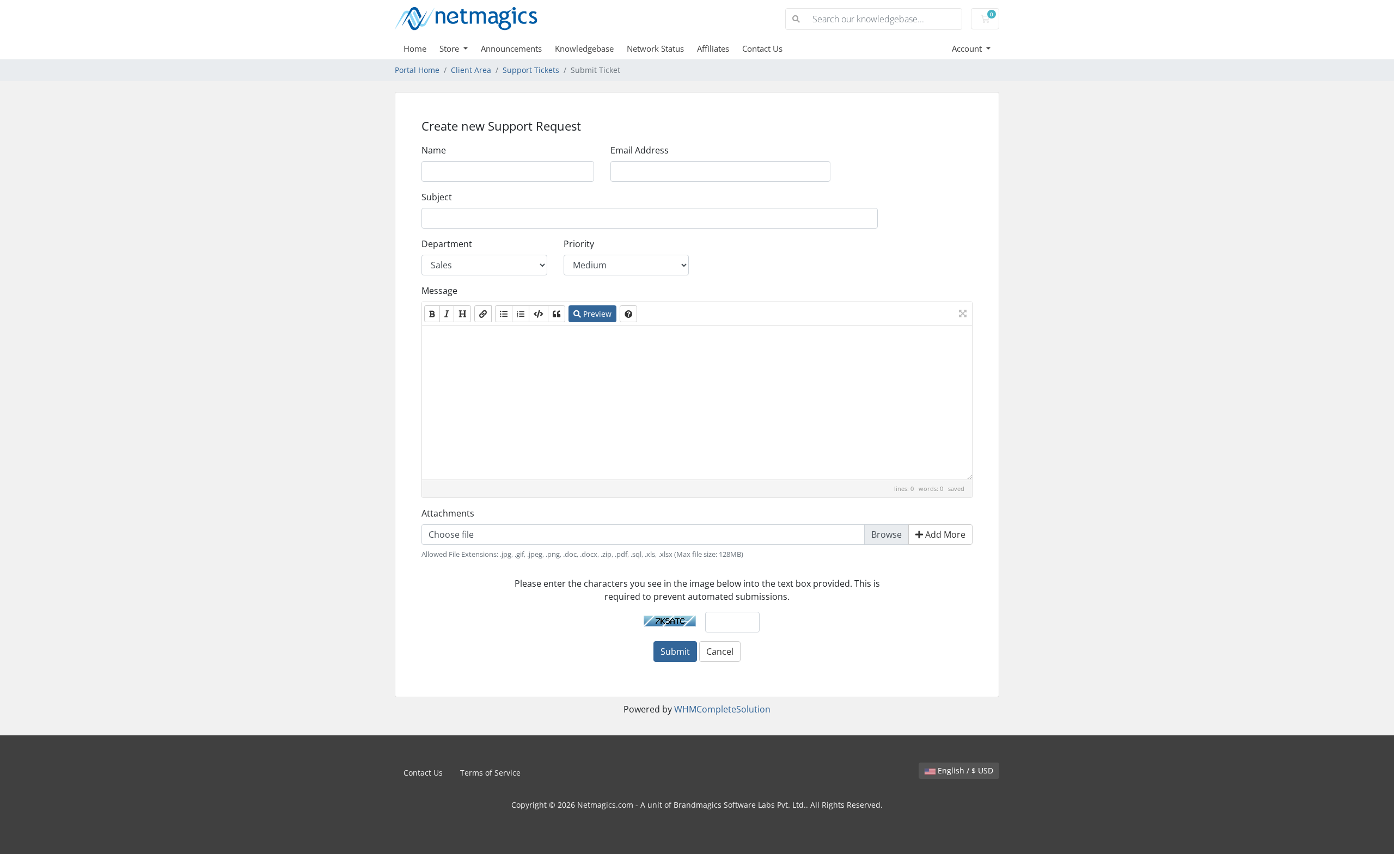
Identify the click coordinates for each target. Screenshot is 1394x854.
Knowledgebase (584, 48)
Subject (436, 197)
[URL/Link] (483, 313)
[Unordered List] (503, 313)
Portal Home (417, 70)
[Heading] (462, 313)
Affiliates (713, 48)
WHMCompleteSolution (722, 709)
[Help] (628, 313)
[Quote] (556, 313)
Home (414, 48)
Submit (675, 652)
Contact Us (762, 48)
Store (450, 48)
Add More (944, 534)
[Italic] (446, 313)
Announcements (511, 48)
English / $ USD (964, 770)
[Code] (538, 313)
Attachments (447, 513)
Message (439, 291)
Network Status (655, 48)
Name (433, 150)
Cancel (719, 652)
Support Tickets (531, 70)
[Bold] (432, 313)
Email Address (639, 150)
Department (446, 244)
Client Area (471, 70)
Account (968, 48)
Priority (579, 244)
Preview (596, 314)
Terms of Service (490, 772)
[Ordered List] (520, 313)
